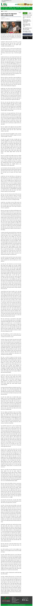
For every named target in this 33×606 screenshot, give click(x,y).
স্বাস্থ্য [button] (14, 7)
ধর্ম (8, 9)
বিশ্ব (22, 7)
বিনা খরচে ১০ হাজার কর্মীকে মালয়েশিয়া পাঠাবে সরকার (26, 25)
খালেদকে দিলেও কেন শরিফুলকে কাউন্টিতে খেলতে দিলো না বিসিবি (27, 21)
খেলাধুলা (3, 7)
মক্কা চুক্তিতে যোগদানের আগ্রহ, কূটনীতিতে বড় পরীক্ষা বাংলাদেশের (27, 32)
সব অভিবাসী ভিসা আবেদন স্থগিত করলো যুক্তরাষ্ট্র (27, 29)
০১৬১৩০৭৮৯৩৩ (15, 600)
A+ (20, 20)
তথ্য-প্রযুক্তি (17, 7)
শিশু (10, 9)
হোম (2, 11)
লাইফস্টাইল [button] (10, 7)
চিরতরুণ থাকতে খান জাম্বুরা (28, 15)
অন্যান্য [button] (15, 9)
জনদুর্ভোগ (6, 9)
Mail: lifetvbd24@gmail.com (15, 602)
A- (17, 20)
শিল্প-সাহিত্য (28, 7)
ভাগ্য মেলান (2, 9)
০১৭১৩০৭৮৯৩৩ (14, 601)
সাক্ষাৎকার (5, 11)
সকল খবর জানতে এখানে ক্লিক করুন (27, 34)
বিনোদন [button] (6, 7)
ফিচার (12, 9)
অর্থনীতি (21, 7)
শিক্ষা (24, 7)
